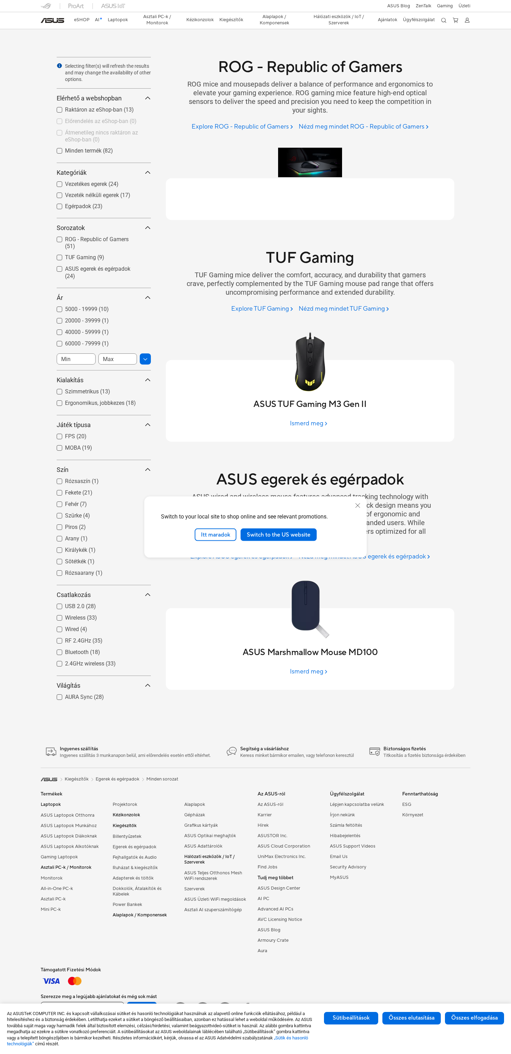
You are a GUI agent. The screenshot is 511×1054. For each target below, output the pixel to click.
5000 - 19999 (73, 307)
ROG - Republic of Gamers (88, 237)
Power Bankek (127, 904)
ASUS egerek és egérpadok (89, 267)
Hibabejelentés (345, 836)
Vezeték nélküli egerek (84, 193)
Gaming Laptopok (59, 857)
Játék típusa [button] (74, 424)
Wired (64, 627)
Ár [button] (60, 297)
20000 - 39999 (74, 319)
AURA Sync (70, 695)
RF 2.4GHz (70, 639)
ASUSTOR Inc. (272, 836)
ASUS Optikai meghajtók (210, 836)
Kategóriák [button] (72, 172)
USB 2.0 (66, 604)
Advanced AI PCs (275, 909)
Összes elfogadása (474, 1017)
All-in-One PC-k (57, 888)
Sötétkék (67, 559)
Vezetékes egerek (78, 182)
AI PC (263, 898)
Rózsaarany (71, 571)
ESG (406, 804)
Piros (63, 525)
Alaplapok (194, 804)
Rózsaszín (69, 479)
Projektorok (125, 804)
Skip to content (44, 21)
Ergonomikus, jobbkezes (86, 401)
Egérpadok (70, 204)
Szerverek (194, 889)
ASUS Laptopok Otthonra (68, 815)
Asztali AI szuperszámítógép (213, 910)
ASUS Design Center (279, 888)
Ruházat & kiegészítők (135, 868)
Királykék (68, 548)
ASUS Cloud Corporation (284, 846)
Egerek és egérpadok (134, 847)
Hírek (263, 825)
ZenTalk (423, 6)
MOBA (64, 446)
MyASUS (339, 877)
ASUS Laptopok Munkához (69, 825)
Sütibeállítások (351, 1017)
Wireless (67, 616)
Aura (262, 951)
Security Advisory (348, 867)
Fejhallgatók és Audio (135, 857)
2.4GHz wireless (76, 662)
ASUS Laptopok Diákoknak (69, 836)
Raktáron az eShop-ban (85, 108)
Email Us (339, 856)
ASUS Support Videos (352, 846)
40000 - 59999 (74, 330)
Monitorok (52, 878)
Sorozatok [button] (71, 227)
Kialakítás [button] (70, 380)
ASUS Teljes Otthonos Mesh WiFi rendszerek (213, 875)
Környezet (412, 815)
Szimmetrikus (73, 389)
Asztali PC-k (53, 899)
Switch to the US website (278, 534)
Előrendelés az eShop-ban (88, 119)
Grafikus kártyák (201, 825)
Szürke (65, 513)
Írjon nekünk (342, 815)
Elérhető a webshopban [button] (89, 98)
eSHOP (81, 20)
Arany (64, 536)
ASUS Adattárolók (203, 846)
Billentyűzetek (127, 836)
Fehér (63, 502)
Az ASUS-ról (270, 804)
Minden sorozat (162, 779)
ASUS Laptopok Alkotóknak (70, 846)
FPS (62, 434)
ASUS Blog (398, 6)
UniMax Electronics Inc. (282, 856)
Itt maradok (215, 534)
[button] (445, 6)
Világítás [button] (68, 685)
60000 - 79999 (74, 341)
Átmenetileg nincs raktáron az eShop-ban (93, 134)
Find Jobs (267, 867)
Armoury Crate (273, 940)
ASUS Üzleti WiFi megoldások (215, 899)
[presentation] (59, 65)
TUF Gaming (72, 255)
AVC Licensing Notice (280, 919)
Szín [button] (62, 469)
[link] (52, 20)
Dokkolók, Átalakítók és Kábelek (137, 891)
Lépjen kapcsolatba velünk (357, 804)
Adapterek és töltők (133, 878)
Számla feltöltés (346, 825)
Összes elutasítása (412, 1017)
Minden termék (75, 149)
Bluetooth (68, 650)
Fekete (65, 491)
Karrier (265, 815)
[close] (357, 505)
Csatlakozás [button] (74, 594)
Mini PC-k (51, 909)
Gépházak (194, 815)
